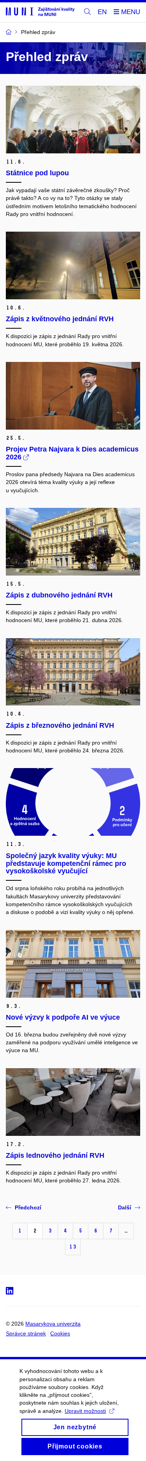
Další (124, 1207)
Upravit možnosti (85, 1411)
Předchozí (28, 1207)
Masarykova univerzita (53, 1324)
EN (102, 12)
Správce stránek (26, 1333)
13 (73, 1246)
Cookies (60, 1333)
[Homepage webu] (40, 11)
